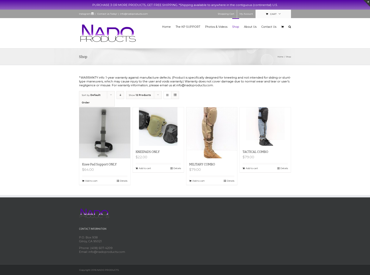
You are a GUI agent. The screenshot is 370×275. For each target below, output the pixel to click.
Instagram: (85, 13)
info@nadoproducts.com (134, 13)
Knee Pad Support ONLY (99, 164)
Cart (273, 14)
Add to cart (91, 180)
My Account (246, 13)
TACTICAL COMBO (255, 152)
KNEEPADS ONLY (148, 152)
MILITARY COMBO (202, 164)
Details (123, 180)
